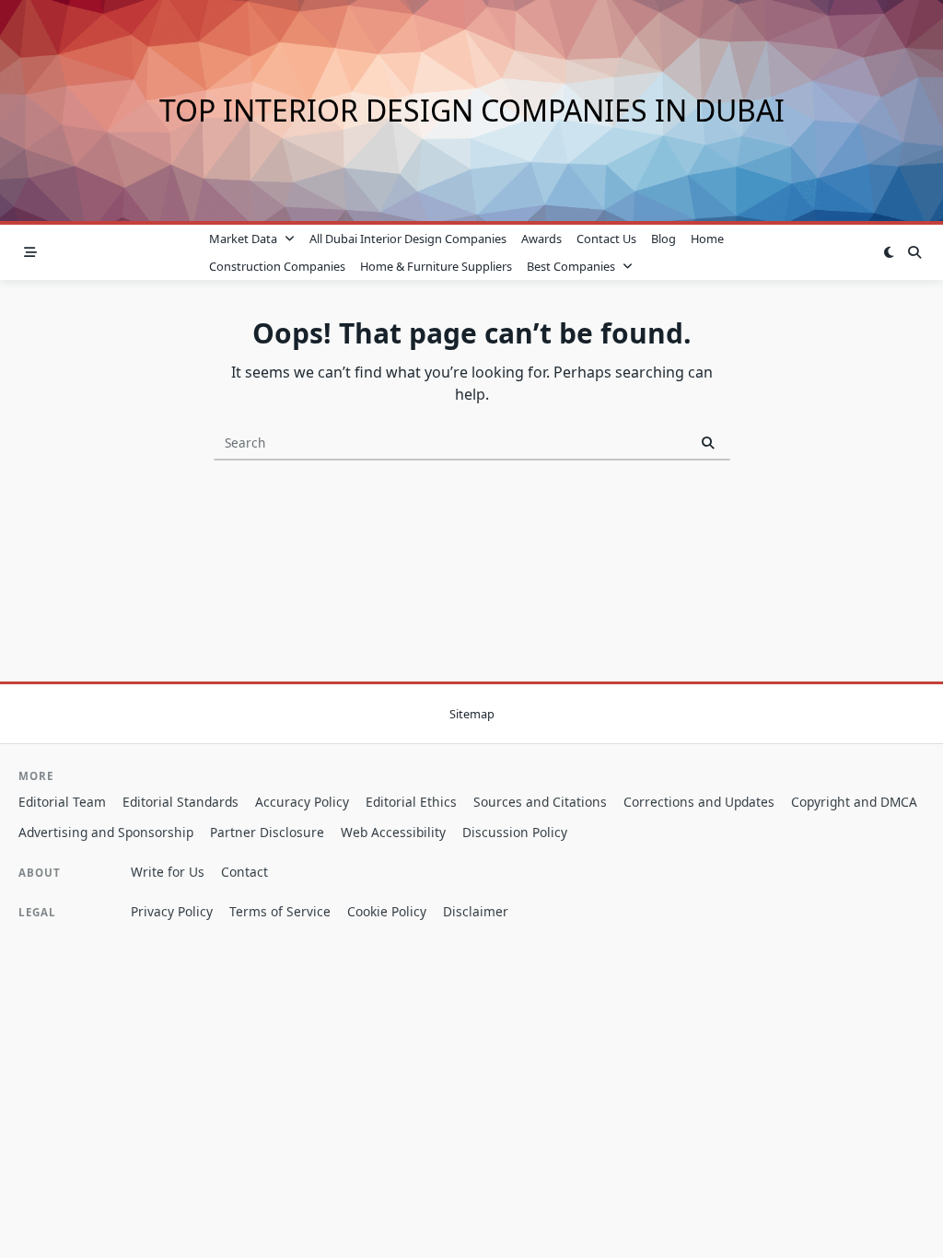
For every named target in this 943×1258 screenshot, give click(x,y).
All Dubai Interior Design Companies (407, 238)
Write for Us (167, 871)
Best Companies (571, 266)
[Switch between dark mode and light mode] (888, 252)
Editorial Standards (180, 801)
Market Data (243, 238)
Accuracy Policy (302, 801)
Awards (541, 238)
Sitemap (472, 713)
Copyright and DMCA (854, 801)
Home (707, 238)
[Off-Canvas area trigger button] (30, 252)
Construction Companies (277, 266)
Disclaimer (475, 911)
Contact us (606, 238)
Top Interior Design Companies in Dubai (472, 110)
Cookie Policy (386, 911)
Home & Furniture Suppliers (436, 266)
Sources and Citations (540, 801)
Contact (244, 871)
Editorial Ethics (411, 801)
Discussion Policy (514, 832)
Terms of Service (280, 911)
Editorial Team (62, 801)
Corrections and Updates (698, 801)
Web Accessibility (393, 832)
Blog (663, 238)
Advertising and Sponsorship (105, 832)
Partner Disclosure (267, 832)
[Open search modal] (914, 252)
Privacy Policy (172, 911)
